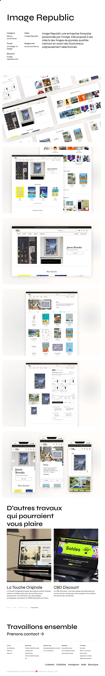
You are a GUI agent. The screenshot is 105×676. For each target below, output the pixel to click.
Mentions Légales (45, 671)
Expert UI (9, 653)
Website (64, 645)
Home (8, 607)
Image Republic (34, 607)
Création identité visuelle (32, 648)
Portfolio (83, 645)
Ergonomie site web (67, 653)
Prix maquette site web (68, 650)
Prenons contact (23, 634)
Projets (14, 607)
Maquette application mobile (51, 648)
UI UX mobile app (48, 650)
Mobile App (47, 645)
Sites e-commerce (23, 607)
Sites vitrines (83, 653)
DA (26, 658)
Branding (28, 645)
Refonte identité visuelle (32, 656)
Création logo (29, 650)
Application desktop (85, 658)
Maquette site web (67, 648)
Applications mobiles (86, 656)
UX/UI (9, 645)
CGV (56, 671)
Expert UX (10, 650)
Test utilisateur (11, 648)
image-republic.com (12, 58)
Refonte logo (29, 653)
